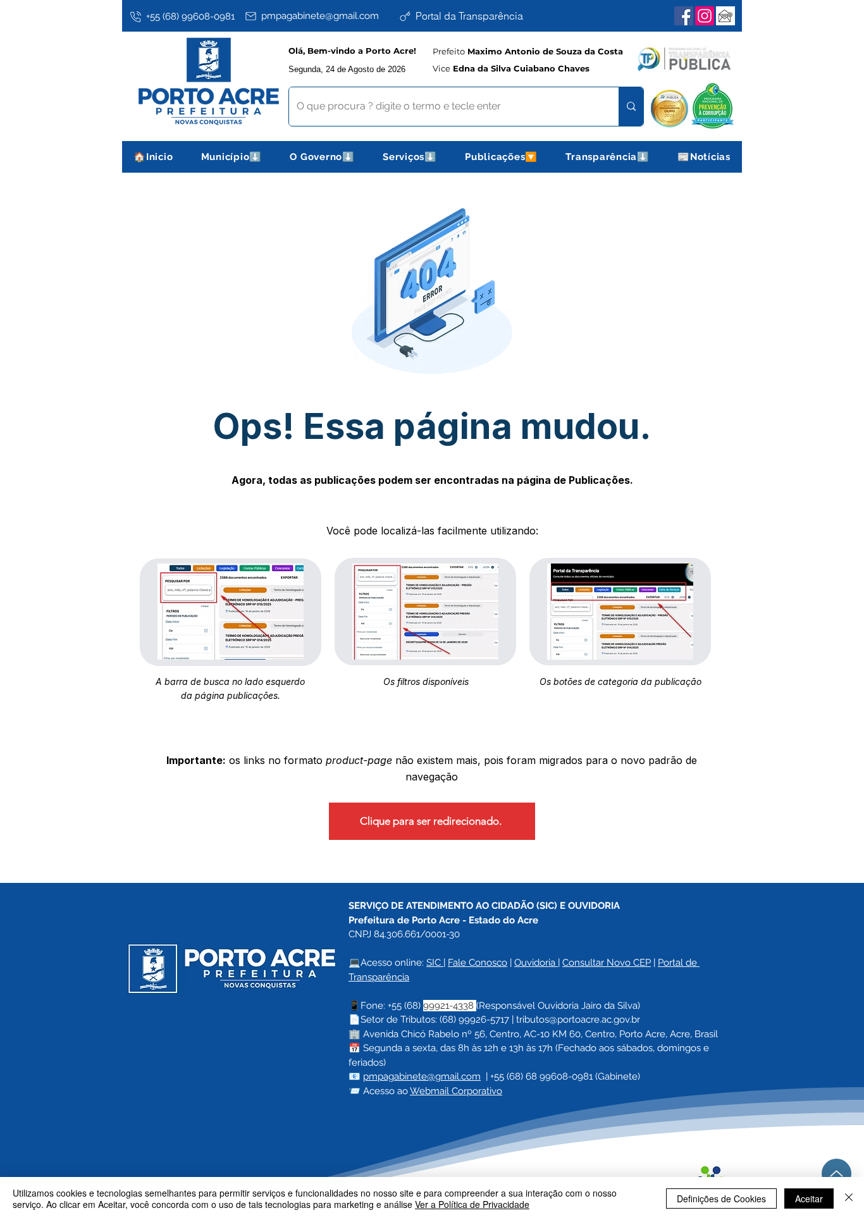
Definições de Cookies (721, 1198)
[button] (232, 157)
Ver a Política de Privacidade (472, 1204)
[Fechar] (848, 1198)
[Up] (836, 1173)
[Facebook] (683, 15)
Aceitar (809, 1198)
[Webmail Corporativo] (725, 15)
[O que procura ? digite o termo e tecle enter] (631, 106)
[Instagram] (704, 15)
